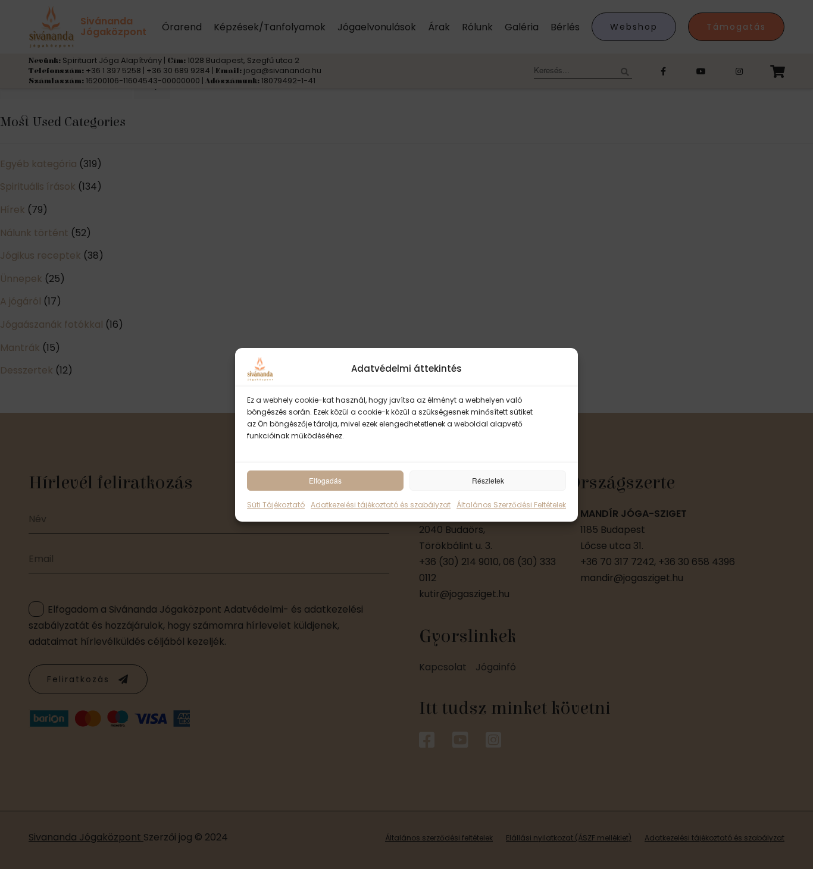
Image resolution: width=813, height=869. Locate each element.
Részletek (488, 480)
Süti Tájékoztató (276, 505)
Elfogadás (325, 480)
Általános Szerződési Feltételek (511, 505)
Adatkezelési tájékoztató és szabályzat (381, 505)
